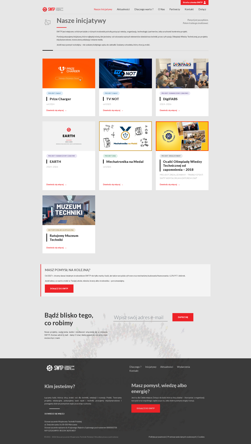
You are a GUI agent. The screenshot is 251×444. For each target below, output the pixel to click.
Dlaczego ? (135, 366)
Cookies (201, 437)
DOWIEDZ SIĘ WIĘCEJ (54, 414)
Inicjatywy (150, 366)
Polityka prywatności (157, 437)
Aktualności (123, 9)
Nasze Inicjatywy (103, 9)
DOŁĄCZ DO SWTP (59, 288)
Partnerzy (174, 9)
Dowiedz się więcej (56, 110)
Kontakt (189, 9)
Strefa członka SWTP (193, 2)
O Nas (161, 9)
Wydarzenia (183, 366)
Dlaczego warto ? (143, 9)
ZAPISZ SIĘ (183, 317)
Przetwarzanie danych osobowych (181, 437)
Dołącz (202, 9)
